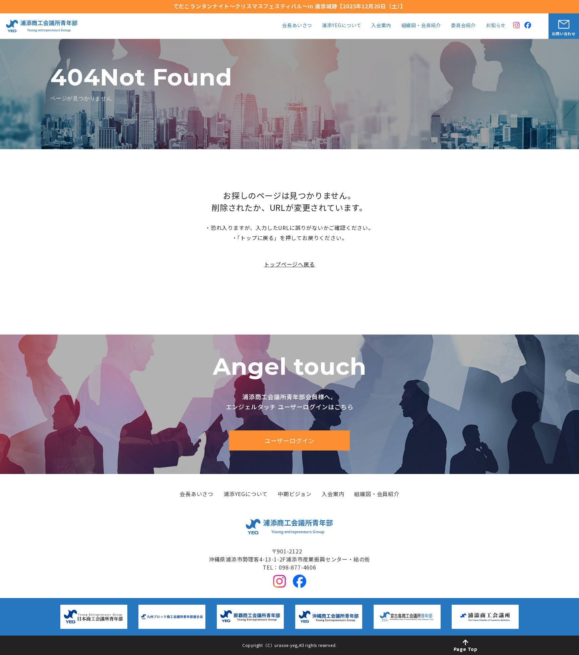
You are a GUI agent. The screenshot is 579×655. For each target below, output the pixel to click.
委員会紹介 (463, 25)
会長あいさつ (297, 25)
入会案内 (381, 25)
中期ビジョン (295, 494)
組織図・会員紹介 (421, 25)
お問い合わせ (564, 33)
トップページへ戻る (289, 264)
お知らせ (496, 25)
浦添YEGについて (341, 25)
